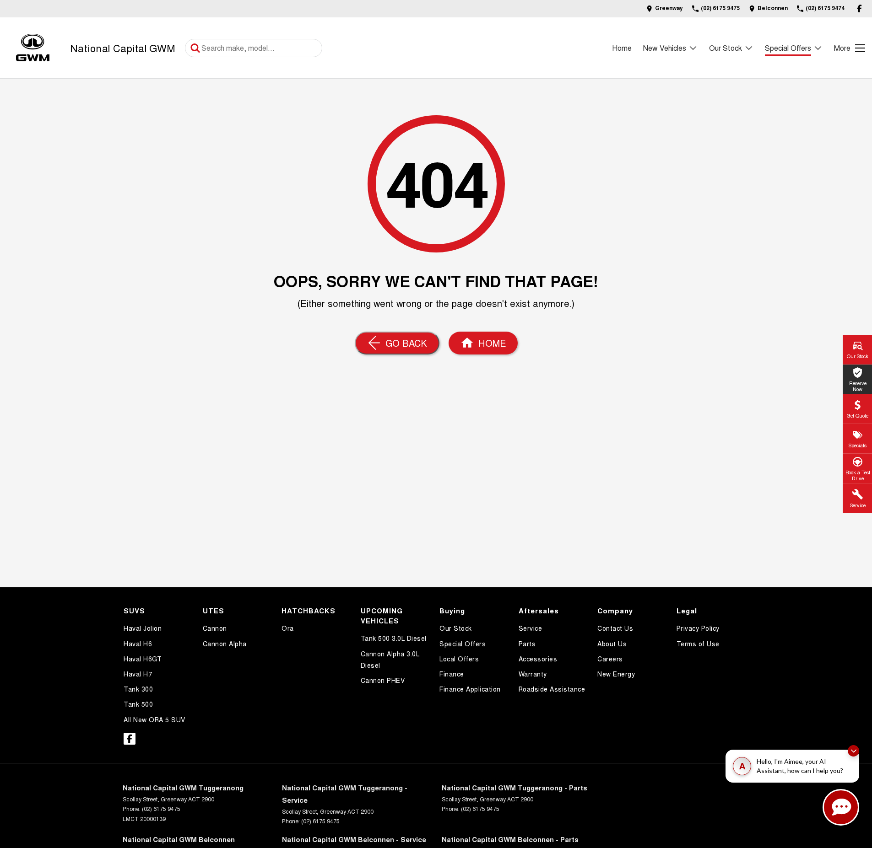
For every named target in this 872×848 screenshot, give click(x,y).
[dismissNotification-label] (853, 751)
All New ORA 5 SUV (154, 719)
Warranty (533, 673)
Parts (527, 643)
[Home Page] (33, 48)
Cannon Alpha (225, 643)
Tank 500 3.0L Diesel (394, 638)
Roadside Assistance (552, 688)
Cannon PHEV (383, 680)
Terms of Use (698, 643)
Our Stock (725, 48)
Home (622, 48)
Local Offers (459, 658)
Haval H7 (138, 673)
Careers (610, 658)
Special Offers (788, 48)
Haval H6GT (143, 658)
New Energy (616, 673)
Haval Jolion (143, 628)
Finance (451, 673)
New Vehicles (664, 48)
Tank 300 (138, 688)
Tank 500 (138, 703)
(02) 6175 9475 (161, 808)
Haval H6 (138, 643)
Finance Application (470, 688)
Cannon (215, 628)
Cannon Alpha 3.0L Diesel (390, 659)
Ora (288, 628)
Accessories (538, 658)
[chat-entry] (841, 807)
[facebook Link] (859, 8)
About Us (612, 643)
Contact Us (615, 628)
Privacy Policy (698, 628)
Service (530, 628)
